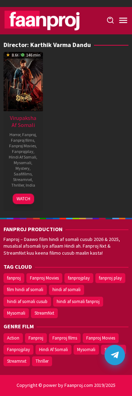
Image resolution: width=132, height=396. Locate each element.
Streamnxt (22, 179)
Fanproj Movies (22, 145)
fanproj (14, 278)
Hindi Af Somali (22, 157)
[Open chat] (115, 355)
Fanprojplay (22, 151)
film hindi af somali (25, 290)
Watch (23, 199)
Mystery (22, 168)
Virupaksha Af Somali (23, 121)
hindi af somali (66, 290)
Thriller (17, 185)
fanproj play (110, 278)
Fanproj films (22, 140)
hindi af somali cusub (27, 301)
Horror (15, 134)
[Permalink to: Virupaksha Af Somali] (23, 81)
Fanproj (29, 134)
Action (13, 338)
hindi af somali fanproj (78, 301)
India (30, 185)
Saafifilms (23, 173)
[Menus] (123, 20)
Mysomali (22, 162)
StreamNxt (44, 313)
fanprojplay (79, 278)
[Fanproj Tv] (52, 20)
